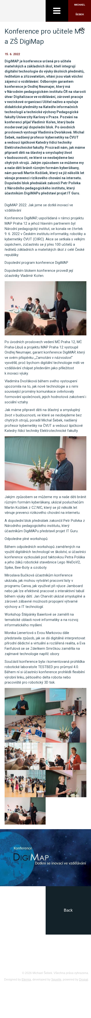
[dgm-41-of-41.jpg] (25, 811)
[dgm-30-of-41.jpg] (66, 756)
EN (82, 29)
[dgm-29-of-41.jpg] (25, 756)
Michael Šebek (79, 9)
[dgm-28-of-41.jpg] (66, 729)
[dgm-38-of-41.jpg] (66, 783)
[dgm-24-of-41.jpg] (66, 701)
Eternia (26, 979)
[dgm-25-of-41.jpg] (25, 729)
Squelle (56, 979)
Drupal (83, 979)
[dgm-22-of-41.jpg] (25, 701)
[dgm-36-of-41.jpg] (25, 783)
